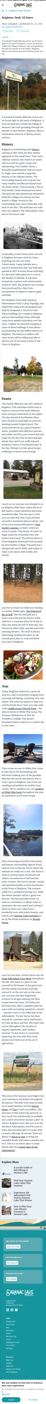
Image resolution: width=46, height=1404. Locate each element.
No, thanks (33, 1400)
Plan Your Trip (11, 1336)
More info (6, 1394)
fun (15, 1109)
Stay (7, 1327)
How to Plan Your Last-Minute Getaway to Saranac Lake (23, 1210)
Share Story (9, 31)
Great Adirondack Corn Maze (16, 978)
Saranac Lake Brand (13, 1369)
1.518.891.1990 (11, 1301)
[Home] (3, 10)
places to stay (18, 1136)
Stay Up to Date (13, 1247)
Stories (8, 1339)
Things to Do (10, 1321)
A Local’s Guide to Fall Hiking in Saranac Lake (23, 1170)
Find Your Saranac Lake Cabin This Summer (23, 1183)
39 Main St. (10, 1303)
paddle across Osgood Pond (22, 708)
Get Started (11, 1279)
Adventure (9, 1330)
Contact (8, 1363)
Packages (9, 1348)
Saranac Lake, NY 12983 (14, 1305)
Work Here (9, 1360)
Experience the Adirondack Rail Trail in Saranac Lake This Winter (23, 1196)
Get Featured (12, 1263)
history (35, 149)
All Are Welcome (11, 1372)
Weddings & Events (13, 1342)
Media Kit (9, 1366)
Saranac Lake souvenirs (26, 915)
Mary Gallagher (10, 23)
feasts (5, 1109)
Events (8, 1333)
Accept (11, 1400)
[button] (6, 5)
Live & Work (10, 1345)
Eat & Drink (10, 1324)
